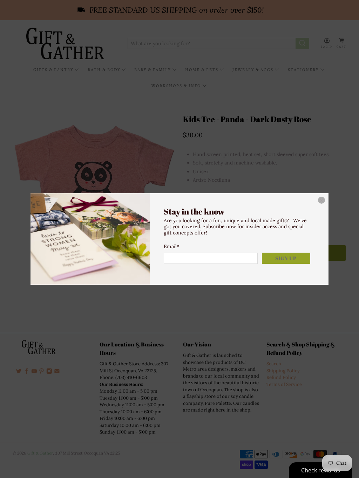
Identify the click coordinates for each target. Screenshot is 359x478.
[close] (321, 200)
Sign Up (286, 258)
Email (171, 246)
